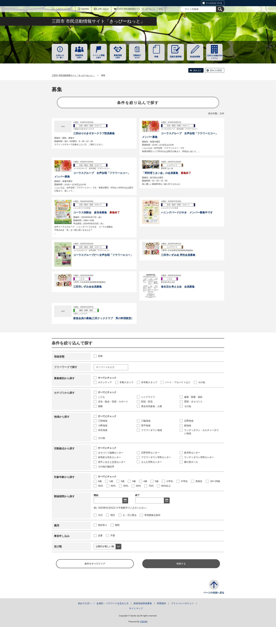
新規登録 (85, 9)
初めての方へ (85, 603)
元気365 (143, 621)
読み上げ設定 (216, 70)
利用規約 (161, 603)
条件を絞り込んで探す (138, 102)
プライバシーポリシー (182, 603)
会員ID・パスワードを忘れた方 (112, 603)
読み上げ (197, 70)
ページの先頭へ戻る (214, 592)
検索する (181, 563)
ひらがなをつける (214, 3)
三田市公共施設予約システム (214, 57)
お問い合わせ (103, 9)
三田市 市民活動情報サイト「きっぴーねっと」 (73, 75)
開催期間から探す (64, 496)
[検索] (220, 9)
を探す (79, 56)
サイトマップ (136, 608)
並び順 (58, 546)
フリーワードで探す (65, 367)
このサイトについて (64, 9)
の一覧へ (60, 56)
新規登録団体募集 (143, 603)
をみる (137, 56)
